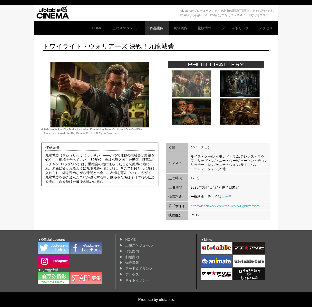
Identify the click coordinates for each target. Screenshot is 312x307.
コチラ (226, 197)
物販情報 (204, 28)
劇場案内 (180, 28)
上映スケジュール (126, 28)
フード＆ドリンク (235, 28)
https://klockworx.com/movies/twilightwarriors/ (226, 206)
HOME (97, 28)
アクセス (266, 28)
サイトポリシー (137, 280)
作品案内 (157, 28)
